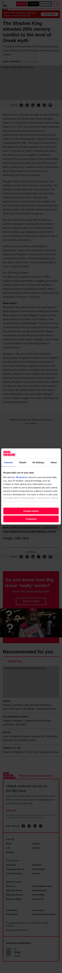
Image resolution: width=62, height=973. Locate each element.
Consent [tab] (8, 462)
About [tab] (53, 462)
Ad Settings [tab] (38, 462)
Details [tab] (22, 462)
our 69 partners (20, 477)
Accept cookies (31, 511)
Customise (31, 519)
